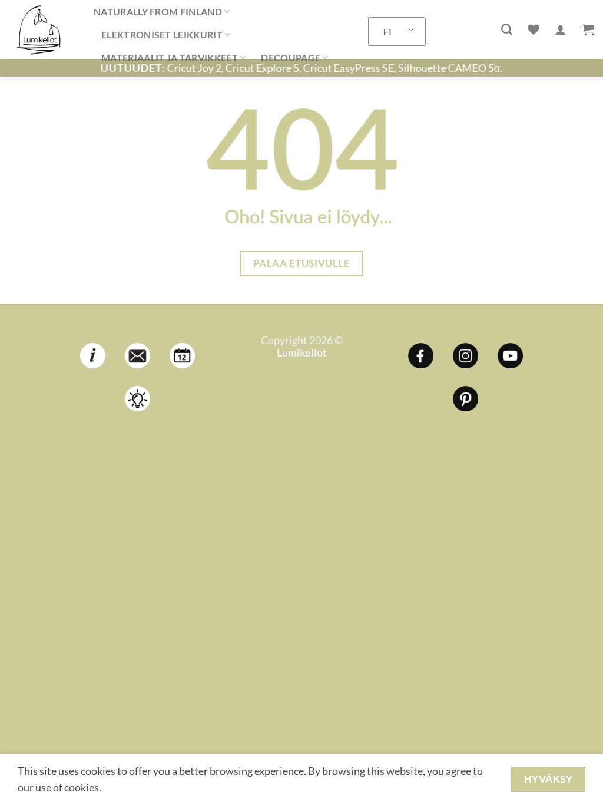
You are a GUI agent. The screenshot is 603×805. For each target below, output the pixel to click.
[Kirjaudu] (560, 29)
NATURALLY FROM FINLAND (158, 11)
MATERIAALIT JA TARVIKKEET (169, 57)
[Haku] (506, 29)
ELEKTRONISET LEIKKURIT (162, 34)
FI (387, 31)
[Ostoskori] (588, 29)
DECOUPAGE (290, 57)
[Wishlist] (533, 29)
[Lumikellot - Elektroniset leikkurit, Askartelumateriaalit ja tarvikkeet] (42, 29)
